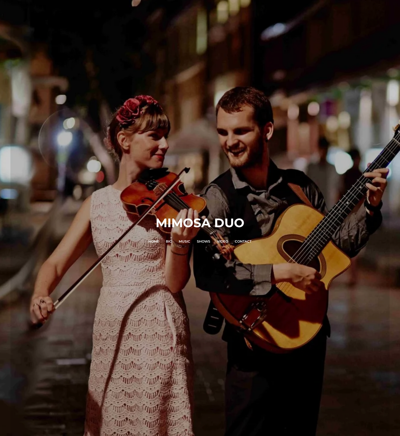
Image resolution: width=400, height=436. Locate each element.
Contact (243, 241)
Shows (203, 241)
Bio (169, 241)
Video (222, 241)
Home (153, 241)
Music (184, 241)
